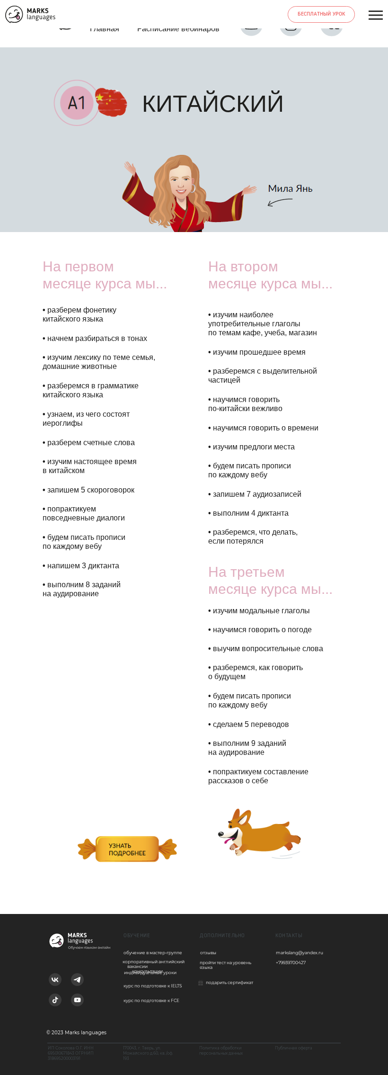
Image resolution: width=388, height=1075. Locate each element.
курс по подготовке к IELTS (152, 985)
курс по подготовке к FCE (151, 1000)
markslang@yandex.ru (299, 952)
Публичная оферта (293, 1048)
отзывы (208, 952)
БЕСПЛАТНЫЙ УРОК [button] (321, 14)
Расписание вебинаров (178, 29)
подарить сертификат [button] (229, 982)
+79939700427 (291, 962)
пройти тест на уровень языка (225, 965)
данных (236, 1053)
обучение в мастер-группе (152, 952)
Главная (104, 29)
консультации (147, 971)
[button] (200, 982)
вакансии (137, 966)
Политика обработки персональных (220, 1051)
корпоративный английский (154, 961)
